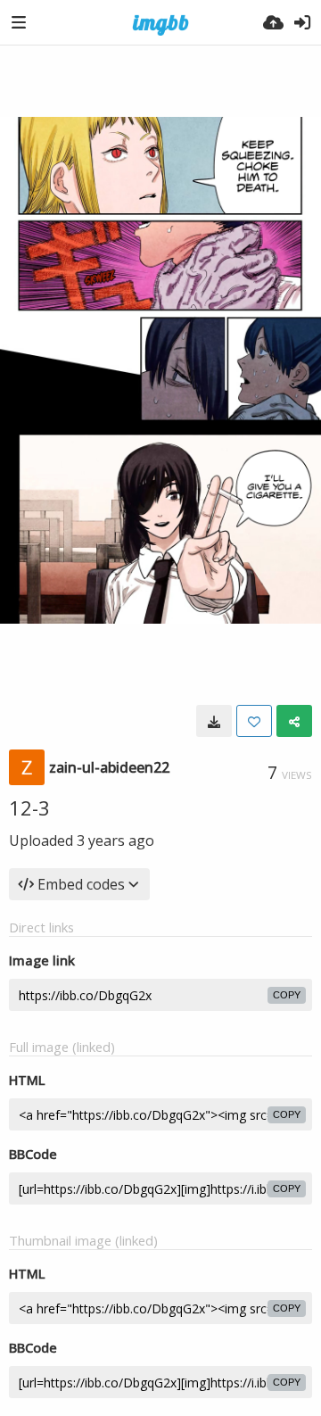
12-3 (29, 807)
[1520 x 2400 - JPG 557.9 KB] (214, 721)
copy (286, 995)
